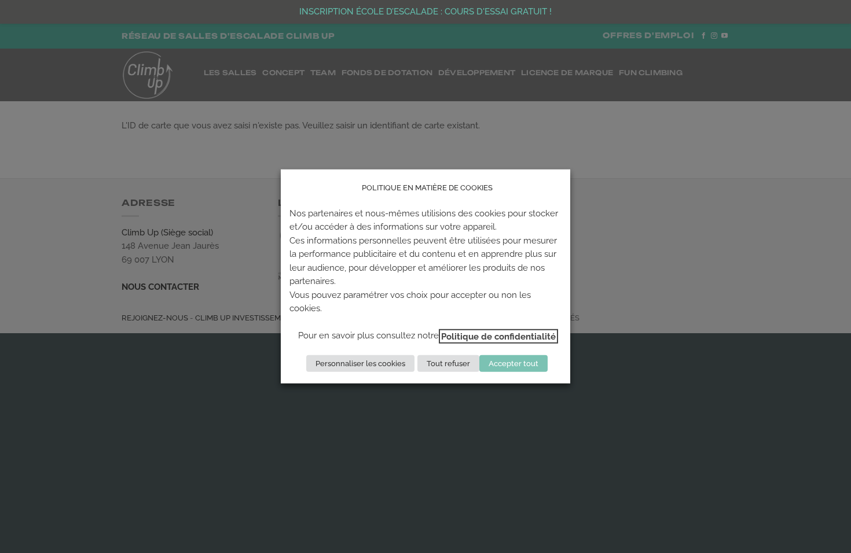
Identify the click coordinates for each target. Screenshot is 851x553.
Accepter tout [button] (513, 363)
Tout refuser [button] (448, 363)
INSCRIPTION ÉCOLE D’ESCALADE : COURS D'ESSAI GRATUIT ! (425, 11)
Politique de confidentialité (498, 336)
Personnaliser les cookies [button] (360, 363)
